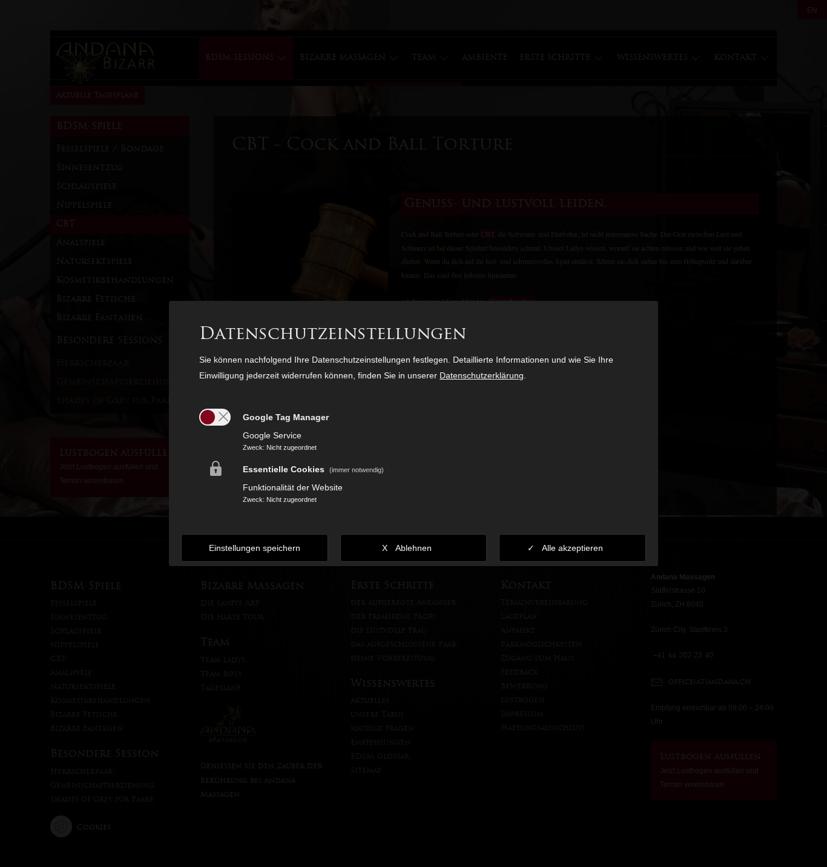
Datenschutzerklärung (482, 375)
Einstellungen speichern (254, 548)
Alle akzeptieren (572, 548)
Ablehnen (413, 548)
